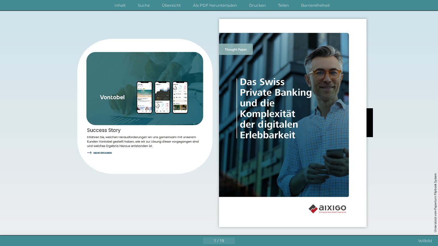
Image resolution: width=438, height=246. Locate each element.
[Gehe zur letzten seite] (250, 241)
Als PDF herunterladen (215, 5)
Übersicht (171, 5)
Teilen (283, 5)
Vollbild (425, 240)
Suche (144, 5)
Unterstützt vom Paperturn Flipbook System (435, 202)
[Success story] (100, 153)
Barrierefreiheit (315, 5)
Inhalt (120, 5)
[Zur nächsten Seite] (240, 241)
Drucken (257, 5)
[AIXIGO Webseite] (330, 209)
